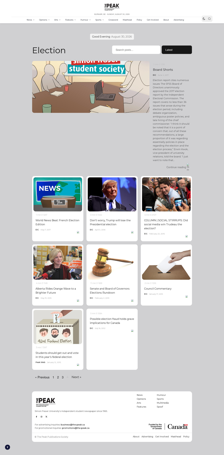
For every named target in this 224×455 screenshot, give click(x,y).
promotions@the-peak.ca (75, 428)
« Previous (42, 377)
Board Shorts (163, 70)
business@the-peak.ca (73, 424)
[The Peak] (112, 7)
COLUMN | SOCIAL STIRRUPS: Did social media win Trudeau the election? (166, 224)
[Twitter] (46, 417)
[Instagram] (41, 417)
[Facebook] (36, 417)
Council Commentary (158, 288)
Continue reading (176, 167)
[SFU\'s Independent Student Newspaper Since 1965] (72, 402)
